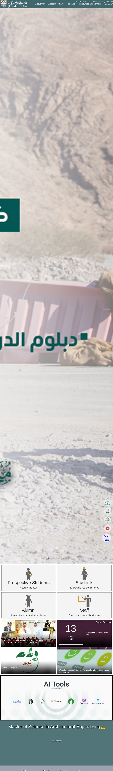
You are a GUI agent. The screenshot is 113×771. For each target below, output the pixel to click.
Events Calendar (103, 622)
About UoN (40, 4)
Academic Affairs (56, 4)
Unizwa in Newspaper (45, 622)
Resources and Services (90, 4)
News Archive (27, 622)
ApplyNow (106, 538)
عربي (110, 4)
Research (71, 4)
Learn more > (56, 688)
